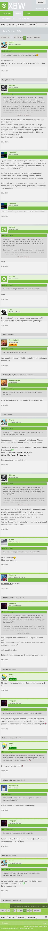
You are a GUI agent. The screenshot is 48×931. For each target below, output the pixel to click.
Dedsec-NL (13, 152)
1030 (25, 37)
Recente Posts (24, 18)
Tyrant (11, 42)
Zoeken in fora (9, 18)
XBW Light (5, 923)
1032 (31, 37)
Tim (15, 375)
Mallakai (12, 227)
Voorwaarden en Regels (31, 926)
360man (12, 85)
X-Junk (11, 539)
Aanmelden (41, 2)
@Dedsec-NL (6, 584)
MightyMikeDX (14, 380)
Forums (18, 13)
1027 (15, 37)
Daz (10, 309)
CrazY (4, 414)
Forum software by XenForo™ (10, 928)
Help (44, 923)
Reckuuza (12, 575)
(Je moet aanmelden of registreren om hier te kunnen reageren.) (29, 906)
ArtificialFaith (14, 340)
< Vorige (3, 37)
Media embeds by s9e (26, 928)
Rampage (12, 603)
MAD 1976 (5, 375)
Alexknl (11, 375)
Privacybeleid (43, 926)
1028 (18, 37)
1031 (28, 37)
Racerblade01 (14, 785)
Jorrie (11, 675)
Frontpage (7, 13)
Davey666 (5, 80)
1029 (21, 37)
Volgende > (37, 37)
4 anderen (21, 375)
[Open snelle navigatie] (46, 25)
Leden (28, 13)
